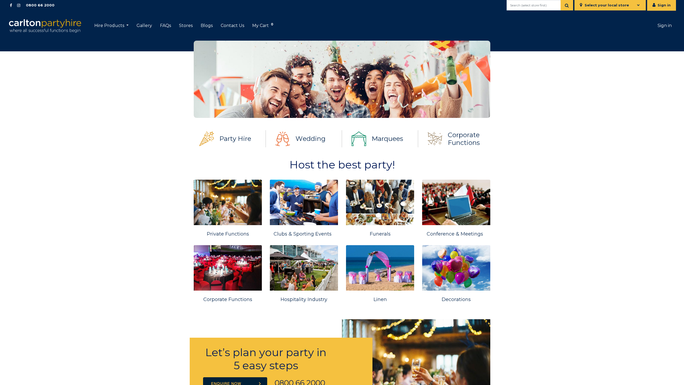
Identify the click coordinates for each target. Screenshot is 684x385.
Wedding (310, 139)
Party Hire (235, 139)
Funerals (380, 234)
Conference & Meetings (455, 234)
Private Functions (228, 234)
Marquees (387, 139)
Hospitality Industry (304, 299)
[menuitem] (144, 25)
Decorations (456, 299)
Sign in (664, 5)
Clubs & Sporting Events (303, 234)
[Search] (567, 5)
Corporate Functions (464, 139)
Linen (380, 299)
